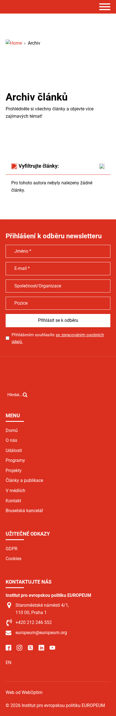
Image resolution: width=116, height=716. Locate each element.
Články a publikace (24, 480)
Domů (12, 430)
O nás (11, 440)
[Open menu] (104, 6)
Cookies (13, 558)
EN (8, 662)
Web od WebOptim (24, 692)
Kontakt (13, 500)
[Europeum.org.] (14, 43)
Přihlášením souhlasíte (58, 338)
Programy (15, 460)
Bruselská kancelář (24, 510)
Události (14, 450)
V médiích (15, 490)
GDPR (11, 548)
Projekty (14, 470)
